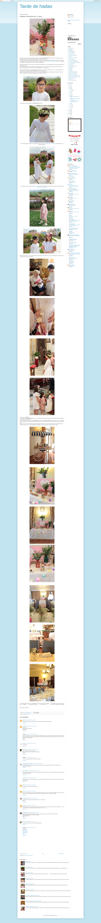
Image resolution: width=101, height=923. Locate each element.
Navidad (70, 68)
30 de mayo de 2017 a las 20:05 (32, 798)
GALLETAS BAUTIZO (72, 60)
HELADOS (70, 64)
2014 (70, 111)
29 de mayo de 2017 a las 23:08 (30, 743)
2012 (70, 114)
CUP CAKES (71, 54)
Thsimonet (24, 726)
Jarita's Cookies (71, 181)
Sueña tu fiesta (71, 261)
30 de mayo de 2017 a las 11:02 (33, 770)
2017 (70, 88)
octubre (71, 91)
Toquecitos (71, 211)
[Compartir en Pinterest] (38, 712)
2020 (70, 84)
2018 (70, 87)
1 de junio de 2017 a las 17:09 (30, 821)
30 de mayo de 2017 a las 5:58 (31, 757)
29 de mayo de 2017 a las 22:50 (31, 734)
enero (71, 107)
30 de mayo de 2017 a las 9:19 (37, 763)
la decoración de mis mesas (73, 228)
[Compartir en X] (36, 712)
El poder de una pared (72, 240)
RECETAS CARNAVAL (72, 73)
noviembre (71, 89)
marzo (71, 104)
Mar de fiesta (25, 749)
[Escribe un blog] (35, 712)
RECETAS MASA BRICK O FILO (74, 76)
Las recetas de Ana (72, 177)
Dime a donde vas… (72, 249)
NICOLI (53, 69)
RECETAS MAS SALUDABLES (73, 75)
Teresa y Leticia (35, 186)
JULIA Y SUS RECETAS (73, 165)
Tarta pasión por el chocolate (73, 198)
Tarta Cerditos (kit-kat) (28, 867)
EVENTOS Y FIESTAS (72, 57)
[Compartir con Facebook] (37, 712)
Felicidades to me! (71, 250)
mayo (71, 95)
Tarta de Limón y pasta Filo (29, 889)
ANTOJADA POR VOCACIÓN (27, 763)
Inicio (43, 853)
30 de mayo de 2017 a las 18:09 (30, 791)
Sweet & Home (71, 257)
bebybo (24, 743)
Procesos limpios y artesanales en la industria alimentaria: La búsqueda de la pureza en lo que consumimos (74, 167)
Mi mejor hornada (72, 204)
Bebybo (70, 215)
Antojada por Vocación (72, 239)
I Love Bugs (71, 193)
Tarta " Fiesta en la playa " (29, 878)
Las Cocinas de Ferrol (72, 242)
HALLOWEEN (71, 63)
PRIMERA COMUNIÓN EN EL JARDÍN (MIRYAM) (33, 901)
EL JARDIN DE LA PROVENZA (49, 143)
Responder (24, 722)
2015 (70, 110)
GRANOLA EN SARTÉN (72, 205)
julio (70, 92)
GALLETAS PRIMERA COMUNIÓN (74, 62)
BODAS (70, 49)
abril (70, 103)
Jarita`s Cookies (25, 770)
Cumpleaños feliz (71, 178)
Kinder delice (71, 201)
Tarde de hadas (36, 6)
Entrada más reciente (23, 853)
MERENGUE (71, 67)
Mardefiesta (71, 197)
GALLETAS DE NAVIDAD (73, 61)
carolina (24, 805)
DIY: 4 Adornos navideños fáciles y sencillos (32, 895)
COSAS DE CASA (28, 861)
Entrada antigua (61, 853)
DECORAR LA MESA (72, 55)
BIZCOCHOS (71, 48)
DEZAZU (70, 207)
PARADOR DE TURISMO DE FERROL (52, 61)
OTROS (70, 69)
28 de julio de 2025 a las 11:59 (31, 827)
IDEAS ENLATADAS (72, 232)
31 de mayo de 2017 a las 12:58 (33, 812)
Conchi (24, 791)
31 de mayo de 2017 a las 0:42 (30, 805)
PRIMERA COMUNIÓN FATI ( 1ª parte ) (31, 906)
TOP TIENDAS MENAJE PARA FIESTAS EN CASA (74, 101)
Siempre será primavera (73, 173)
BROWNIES (70, 50)
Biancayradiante (71, 219)
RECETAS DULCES (72, 74)
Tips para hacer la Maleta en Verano (74, 208)
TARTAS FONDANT (72, 80)
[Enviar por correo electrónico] (34, 712)
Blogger (56, 915)
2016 (70, 109)
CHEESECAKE (71, 51)
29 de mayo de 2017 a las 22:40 (31, 726)
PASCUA (70, 70)
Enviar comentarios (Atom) (28, 855)
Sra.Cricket (71, 184)
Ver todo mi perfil (70, 17)
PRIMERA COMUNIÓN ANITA (30, 884)
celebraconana (25, 812)
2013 (70, 113)
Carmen (24, 777)
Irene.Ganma (25, 798)
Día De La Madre (71, 262)
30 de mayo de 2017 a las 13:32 (31, 777)
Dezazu (24, 821)
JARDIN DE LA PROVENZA (42, 187)
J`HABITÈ (70, 231)
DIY (69, 56)
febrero (71, 106)
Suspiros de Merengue (29, 872)
